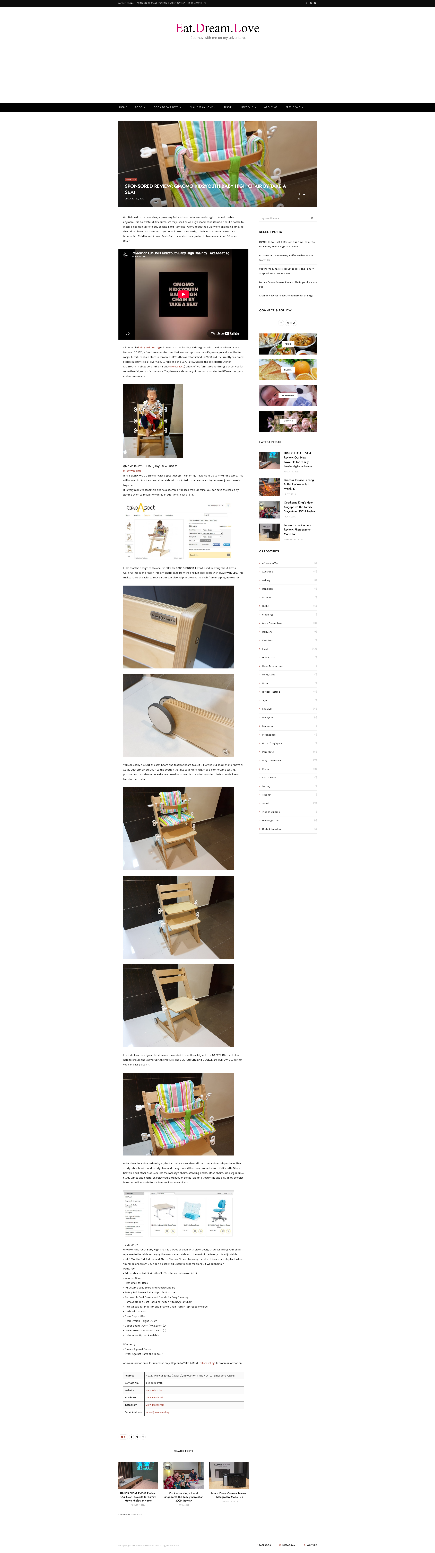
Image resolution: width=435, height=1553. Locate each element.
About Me (270, 107)
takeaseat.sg (176, 366)
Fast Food (268, 640)
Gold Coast (268, 657)
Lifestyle (247, 107)
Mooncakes (269, 734)
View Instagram (155, 1404)
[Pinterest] (102, 246)
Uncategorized (270, 820)
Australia (267, 571)
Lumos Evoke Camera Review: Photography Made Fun (297, 529)
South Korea (269, 777)
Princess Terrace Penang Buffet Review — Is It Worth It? (171, 3)
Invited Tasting (271, 691)
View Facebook (154, 1397)
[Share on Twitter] (304, 195)
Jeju (264, 700)
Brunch (266, 597)
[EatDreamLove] (217, 29)
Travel (228, 107)
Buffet (265, 605)
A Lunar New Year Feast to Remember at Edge (286, 295)
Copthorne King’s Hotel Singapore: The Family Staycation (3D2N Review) (183, 1497)
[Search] (312, 107)
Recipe (266, 769)
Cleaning (267, 614)
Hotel (265, 683)
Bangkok (267, 588)
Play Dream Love (201, 107)
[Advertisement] (217, 78)
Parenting (268, 751)
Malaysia (267, 717)
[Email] (299, 198)
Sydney (266, 786)
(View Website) (132, 470)
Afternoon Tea (270, 563)
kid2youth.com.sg (149, 347)
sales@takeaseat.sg (157, 1412)
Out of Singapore (272, 743)
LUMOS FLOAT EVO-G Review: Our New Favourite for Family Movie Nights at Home (138, 1497)
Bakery (266, 580)
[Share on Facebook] (299, 195)
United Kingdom (272, 829)
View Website (154, 1390)
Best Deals (293, 107)
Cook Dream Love (166, 107)
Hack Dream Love (272, 666)
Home (123, 107)
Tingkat (266, 794)
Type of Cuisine (271, 811)
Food (139, 107)
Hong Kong (268, 674)
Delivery (267, 631)
